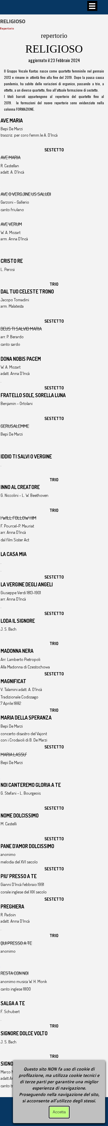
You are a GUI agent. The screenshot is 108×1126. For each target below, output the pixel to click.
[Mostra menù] (92, 6)
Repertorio (7, 28)
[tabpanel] (54, 47)
